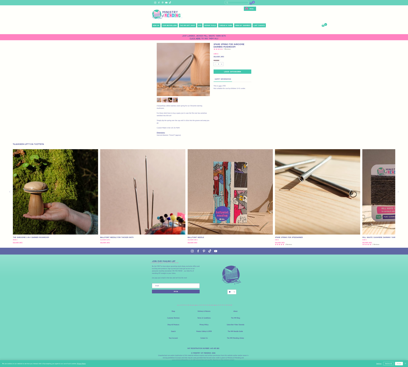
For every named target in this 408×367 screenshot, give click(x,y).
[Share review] (182, 178)
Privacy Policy (81, 364)
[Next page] (209, 222)
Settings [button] (379, 364)
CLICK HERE (195, 38)
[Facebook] (159, 2)
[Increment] (221, 64)
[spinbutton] (218, 64)
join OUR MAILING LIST (163, 350)
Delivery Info (219, 56)
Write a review (235, 149)
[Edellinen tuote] (9, 281)
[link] (252, 2)
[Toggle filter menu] (244, 170)
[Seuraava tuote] (398, 281)
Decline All (388, 364)
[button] (324, 25)
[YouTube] (166, 2)
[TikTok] (170, 2)
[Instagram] (155, 2)
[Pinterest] (162, 2)
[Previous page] (198, 222)
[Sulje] (405, 363)
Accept (399, 364)
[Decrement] (215, 64)
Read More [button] (209, 189)
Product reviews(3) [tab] (166, 164)
